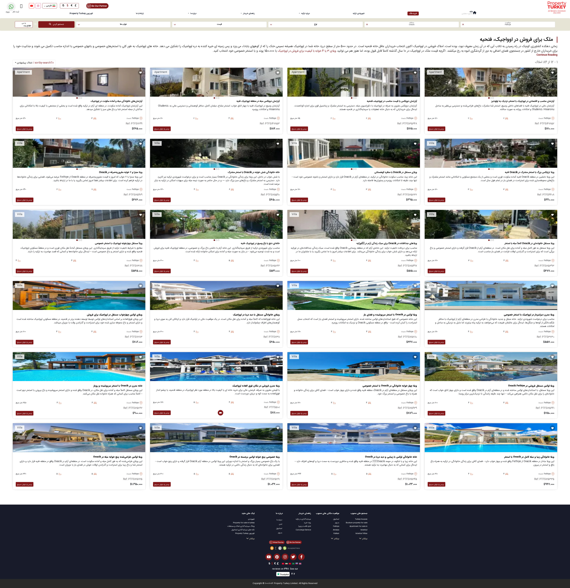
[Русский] (296, 563)
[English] (299, 563)
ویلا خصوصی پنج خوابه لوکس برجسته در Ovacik (254, 457)
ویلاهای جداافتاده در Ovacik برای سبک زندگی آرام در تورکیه (386, 243)
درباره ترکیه (305, 13)
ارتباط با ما (140, 13)
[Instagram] (38, 5)
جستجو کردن (57, 24)
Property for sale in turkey (244, 522)
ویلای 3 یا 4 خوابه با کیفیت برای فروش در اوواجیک (307, 51)
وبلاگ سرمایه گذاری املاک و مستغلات (241, 526)
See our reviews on (285, 569)
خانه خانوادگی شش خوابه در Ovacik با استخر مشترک (254, 172)
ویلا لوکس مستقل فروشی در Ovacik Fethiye (531, 386)
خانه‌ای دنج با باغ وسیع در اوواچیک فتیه (260, 243)
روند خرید (307, 522)
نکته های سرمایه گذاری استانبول (243, 529)
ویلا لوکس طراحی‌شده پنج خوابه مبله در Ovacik (117, 457)
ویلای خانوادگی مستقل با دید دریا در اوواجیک (256, 314)
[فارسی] (286, 563)
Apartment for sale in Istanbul (358, 528)
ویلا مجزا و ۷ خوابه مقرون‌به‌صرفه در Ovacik (120, 172)
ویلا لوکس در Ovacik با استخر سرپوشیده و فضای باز (390, 314)
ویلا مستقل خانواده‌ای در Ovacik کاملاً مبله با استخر (529, 243)
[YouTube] (31, 5)
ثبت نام (16, 12)
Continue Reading (546, 55)
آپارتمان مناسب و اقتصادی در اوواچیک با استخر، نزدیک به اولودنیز (522, 101)
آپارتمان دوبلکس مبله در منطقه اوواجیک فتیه (258, 101)
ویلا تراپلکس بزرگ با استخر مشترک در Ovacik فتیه (529, 172)
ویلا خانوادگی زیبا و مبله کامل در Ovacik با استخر (529, 457)
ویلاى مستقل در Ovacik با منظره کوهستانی (395, 172)
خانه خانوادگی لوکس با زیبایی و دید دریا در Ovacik (391, 457)
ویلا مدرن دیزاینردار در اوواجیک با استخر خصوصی (529, 314)
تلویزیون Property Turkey (245, 533)
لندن (280, 524)
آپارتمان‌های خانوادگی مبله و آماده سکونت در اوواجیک (116, 101)
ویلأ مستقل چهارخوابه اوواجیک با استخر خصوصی (118, 243)
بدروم (337, 522)
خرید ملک (413, 13)
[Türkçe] (282, 563)
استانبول (336, 519)
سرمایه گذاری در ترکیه (303, 519)
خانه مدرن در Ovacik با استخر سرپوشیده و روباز (118, 386)
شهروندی (251, 519)
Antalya (336, 529)
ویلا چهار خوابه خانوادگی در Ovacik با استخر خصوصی (389, 386)
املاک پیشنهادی (35, 63)
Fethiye (336, 526)
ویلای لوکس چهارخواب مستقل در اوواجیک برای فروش (114, 314)
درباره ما (193, 13)
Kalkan (336, 533)
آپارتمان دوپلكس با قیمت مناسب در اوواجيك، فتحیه (392, 101)
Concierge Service (303, 529)
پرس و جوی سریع (436, 129)
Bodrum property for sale (356, 522)
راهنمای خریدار (249, 13)
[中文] (289, 563)
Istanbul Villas (361, 533)
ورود (8, 12)
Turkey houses (361, 519)
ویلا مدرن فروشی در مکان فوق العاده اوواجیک (256, 386)
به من (26, 24)
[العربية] (293, 563)
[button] (507, 24)
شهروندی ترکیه (359, 13)
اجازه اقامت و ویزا (304, 526)
